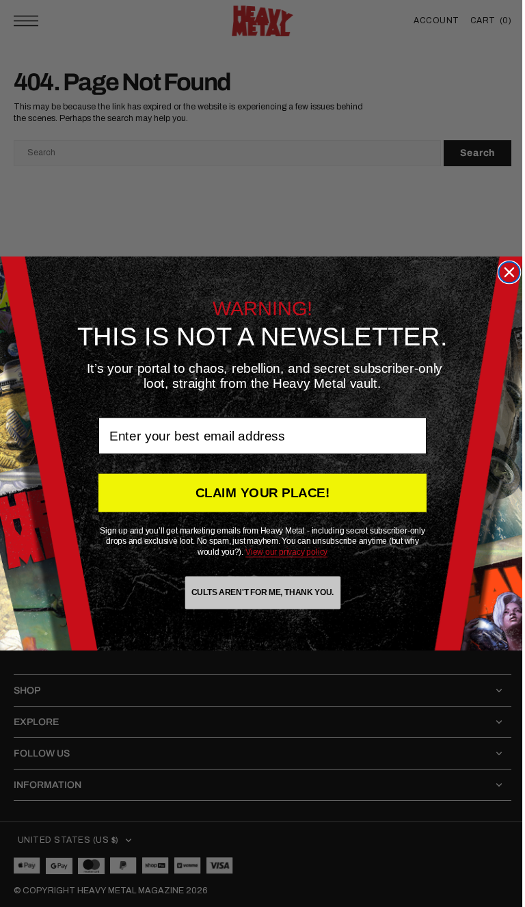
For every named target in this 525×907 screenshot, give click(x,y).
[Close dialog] (504, 272)
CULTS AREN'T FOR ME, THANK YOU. (257, 592)
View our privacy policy (282, 552)
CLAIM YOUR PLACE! (257, 493)
